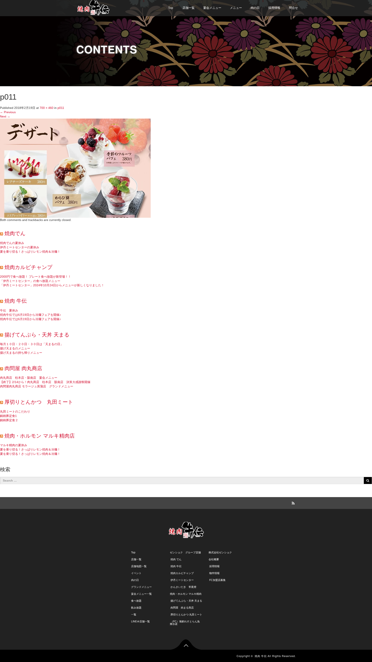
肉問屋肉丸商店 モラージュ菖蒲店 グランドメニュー (36, 386)
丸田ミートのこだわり (15, 411)
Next (5, 116)
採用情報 (274, 7)
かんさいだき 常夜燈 (183, 586)
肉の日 (255, 7)
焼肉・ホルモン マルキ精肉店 (40, 436)
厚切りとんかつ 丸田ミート (39, 402)
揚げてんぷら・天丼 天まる (37, 335)
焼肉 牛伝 (16, 301)
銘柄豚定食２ (9, 420)
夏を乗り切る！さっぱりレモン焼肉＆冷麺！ (30, 251)
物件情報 (214, 573)
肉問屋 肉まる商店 (182, 607)
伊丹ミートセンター (182, 580)
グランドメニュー (141, 586)
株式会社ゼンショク (220, 552)
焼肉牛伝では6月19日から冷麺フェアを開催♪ (30, 314)
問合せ (293, 7)
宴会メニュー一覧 (141, 593)
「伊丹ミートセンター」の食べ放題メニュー (30, 281)
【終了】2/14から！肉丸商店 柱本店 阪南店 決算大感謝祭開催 (45, 382)
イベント (136, 573)
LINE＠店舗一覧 (140, 621)
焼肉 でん (175, 559)
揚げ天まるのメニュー (15, 348)
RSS (292, 502)
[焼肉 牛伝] (93, 7)
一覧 (133, 614)
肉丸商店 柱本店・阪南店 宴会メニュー (28, 377)
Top (170, 7)
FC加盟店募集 (217, 580)
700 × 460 (46, 108)
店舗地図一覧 (139, 566)
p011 (60, 108)
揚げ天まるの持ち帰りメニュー (21, 352)
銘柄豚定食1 (8, 416)
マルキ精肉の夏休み (13, 445)
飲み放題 (136, 607)
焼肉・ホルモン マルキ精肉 (186, 593)
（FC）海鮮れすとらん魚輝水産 (185, 623)
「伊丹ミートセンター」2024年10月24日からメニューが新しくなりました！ (52, 285)
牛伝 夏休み (9, 310)
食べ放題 (136, 600)
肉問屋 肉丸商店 (23, 368)
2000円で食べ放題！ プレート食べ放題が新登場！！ (35, 276)
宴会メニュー (212, 7)
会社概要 (214, 559)
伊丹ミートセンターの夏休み (19, 247)
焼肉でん (15, 233)
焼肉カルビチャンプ (29, 267)
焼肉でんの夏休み (12, 243)
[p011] (75, 168)
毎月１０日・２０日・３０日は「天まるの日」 (31, 344)
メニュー (236, 7)
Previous (8, 112)
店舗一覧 (188, 7)
